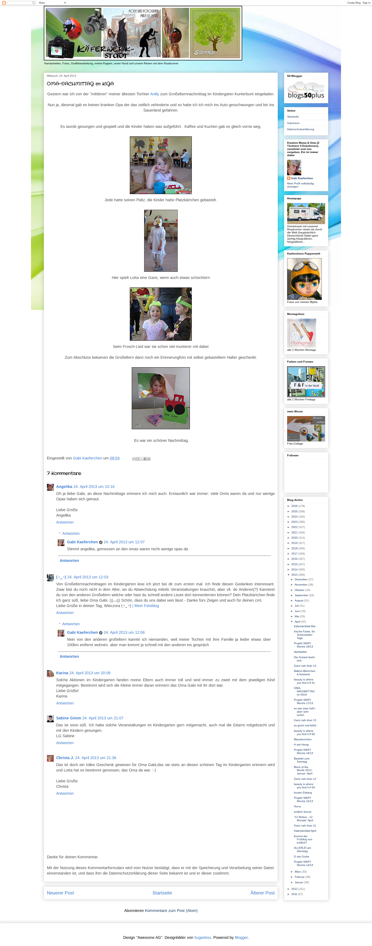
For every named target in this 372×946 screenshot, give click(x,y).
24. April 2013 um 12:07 (124, 542)
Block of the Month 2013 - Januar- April (303, 770)
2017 (294, 553)
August (299, 600)
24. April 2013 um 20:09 (89, 673)
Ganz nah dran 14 (305, 665)
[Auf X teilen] (141, 459)
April (298, 621)
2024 (294, 516)
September (302, 595)
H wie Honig (301, 744)
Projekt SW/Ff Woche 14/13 (303, 863)
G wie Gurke (301, 856)
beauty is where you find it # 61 (304, 681)
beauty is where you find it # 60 (304, 732)
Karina (62, 673)
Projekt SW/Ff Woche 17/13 (303, 701)
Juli (297, 605)
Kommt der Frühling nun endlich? (303, 839)
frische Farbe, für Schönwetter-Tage (304, 635)
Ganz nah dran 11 (305, 825)
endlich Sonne (302, 811)
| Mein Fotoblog (145, 606)
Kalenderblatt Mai (304, 626)
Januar (299, 882)
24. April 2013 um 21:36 (95, 758)
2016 (294, 558)
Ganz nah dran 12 (305, 778)
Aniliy (154, 94)
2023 (294, 521)
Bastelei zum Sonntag (302, 760)
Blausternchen (303, 739)
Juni (298, 611)
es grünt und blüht (305, 725)
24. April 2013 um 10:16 (94, 486)
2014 (294, 569)
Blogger (241, 937)
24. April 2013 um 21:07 (102, 718)
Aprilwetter (300, 651)
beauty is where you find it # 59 (304, 786)
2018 (294, 548)
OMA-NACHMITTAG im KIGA (304, 691)
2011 (294, 894)
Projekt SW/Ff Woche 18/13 (303, 645)
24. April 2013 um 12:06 (124, 632)
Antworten (65, 522)
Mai (297, 616)
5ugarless (202, 937)
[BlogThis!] (138, 459)
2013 (294, 574)
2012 (294, 888)
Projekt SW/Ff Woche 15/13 (303, 799)
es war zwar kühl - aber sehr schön (305, 711)
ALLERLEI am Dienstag (302, 849)
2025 (294, 511)
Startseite (162, 892)
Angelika (64, 486)
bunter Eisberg (303, 792)
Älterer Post (263, 892)
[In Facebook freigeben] (145, 459)
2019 (294, 542)
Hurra (297, 806)
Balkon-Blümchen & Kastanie (304, 672)
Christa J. (65, 758)
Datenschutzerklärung (300, 129)
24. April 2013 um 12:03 (87, 577)
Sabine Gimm (68, 718)
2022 (294, 527)
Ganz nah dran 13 (305, 720)
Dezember (301, 579)
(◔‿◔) (61, 577)
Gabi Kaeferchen (82, 542)
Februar (300, 876)
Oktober (300, 590)
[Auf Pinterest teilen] (149, 459)
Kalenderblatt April (305, 830)
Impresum (293, 123)
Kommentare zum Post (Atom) (171, 910)
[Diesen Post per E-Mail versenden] (134, 459)
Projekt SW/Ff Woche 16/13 (303, 751)
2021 (294, 532)
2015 (294, 564)
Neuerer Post (60, 892)
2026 (294, 505)
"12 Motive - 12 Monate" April (303, 818)
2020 (294, 537)
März (298, 871)
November (301, 584)
